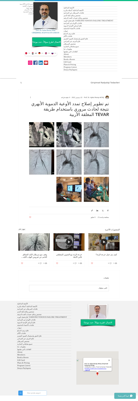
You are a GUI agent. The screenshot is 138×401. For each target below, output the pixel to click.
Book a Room (69, 59)
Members (68, 57)
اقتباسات (30, 14)
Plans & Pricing (70, 65)
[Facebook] (35, 63)
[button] (21, 82)
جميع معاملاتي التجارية (71, 46)
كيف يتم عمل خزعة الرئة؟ (106, 254)
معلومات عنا (68, 49)
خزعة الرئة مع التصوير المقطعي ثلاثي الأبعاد (69, 255)
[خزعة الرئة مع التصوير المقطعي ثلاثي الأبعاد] (69, 242)
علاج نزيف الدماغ (69, 34)
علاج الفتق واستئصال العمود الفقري (76, 39)
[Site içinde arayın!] (20, 393)
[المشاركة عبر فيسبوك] (108, 210)
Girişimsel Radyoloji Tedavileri (105, 82)
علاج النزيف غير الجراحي (72, 41)
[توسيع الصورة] (96, 134)
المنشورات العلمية (28, 6)
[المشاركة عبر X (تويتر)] (103, 210)
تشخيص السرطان (70, 44)
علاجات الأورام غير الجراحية (73, 23)
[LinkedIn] (41, 63)
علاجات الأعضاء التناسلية (72, 28)
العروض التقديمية (28, 12)
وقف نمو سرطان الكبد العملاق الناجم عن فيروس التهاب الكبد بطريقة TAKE (35, 255)
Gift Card (67, 62)
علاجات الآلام (68, 36)
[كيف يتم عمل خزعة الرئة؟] (104, 242)
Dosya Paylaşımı (70, 70)
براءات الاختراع (29, 10)
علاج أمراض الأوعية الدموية (73, 26)
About (66, 54)
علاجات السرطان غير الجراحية (74, 13)
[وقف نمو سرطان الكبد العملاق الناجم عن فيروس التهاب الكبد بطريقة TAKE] (34, 242)
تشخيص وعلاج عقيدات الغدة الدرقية (76, 18)
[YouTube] (46, 63)
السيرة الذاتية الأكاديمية (26, 4)
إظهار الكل (21, 229)
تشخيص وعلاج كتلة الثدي (72, 15)
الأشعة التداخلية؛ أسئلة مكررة (74, 10)
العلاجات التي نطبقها (71, 52)
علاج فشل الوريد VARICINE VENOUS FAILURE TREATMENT (88, 21)
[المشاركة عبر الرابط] (92, 210)
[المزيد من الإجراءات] (30, 97)
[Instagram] (30, 63)
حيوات (66, 31)
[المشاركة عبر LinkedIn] (97, 210)
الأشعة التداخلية (69, 8)
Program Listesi (70, 67)
